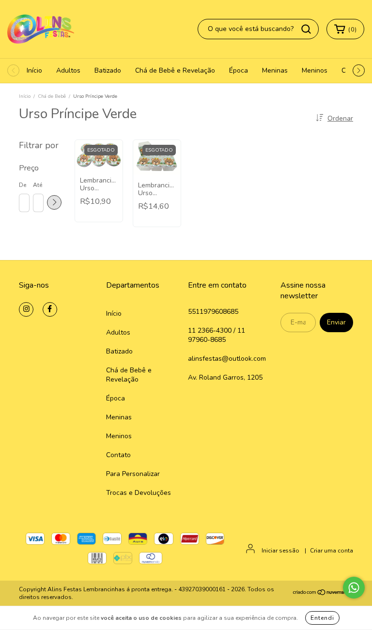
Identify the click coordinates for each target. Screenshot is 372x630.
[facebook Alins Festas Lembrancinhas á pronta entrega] (50, 309)
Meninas (275, 70)
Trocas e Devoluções (138, 492)
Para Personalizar (133, 473)
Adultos (68, 70)
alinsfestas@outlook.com (227, 358)
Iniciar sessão (280, 550)
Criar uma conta (331, 550)
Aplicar (54, 202)
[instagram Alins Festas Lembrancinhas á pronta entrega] (26, 309)
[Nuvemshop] (323, 593)
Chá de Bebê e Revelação (175, 70)
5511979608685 (213, 311)
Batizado (107, 70)
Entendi (322, 618)
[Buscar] (306, 29)
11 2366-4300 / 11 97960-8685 (216, 335)
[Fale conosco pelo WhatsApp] (354, 588)
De (22, 185)
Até (37, 185)
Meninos (314, 70)
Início (34, 70)
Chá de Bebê (52, 96)
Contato (118, 455)
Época (238, 70)
